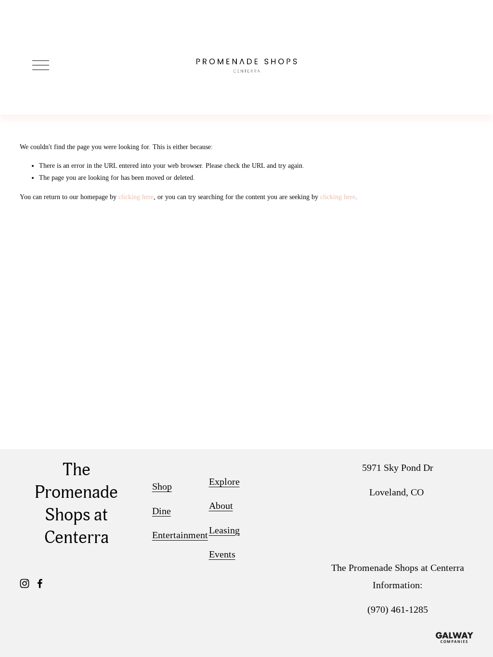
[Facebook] (40, 583)
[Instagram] (24, 583)
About (221, 505)
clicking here (136, 197)
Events (222, 554)
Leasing (224, 530)
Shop (162, 486)
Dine (161, 510)
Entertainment (180, 535)
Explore (224, 481)
